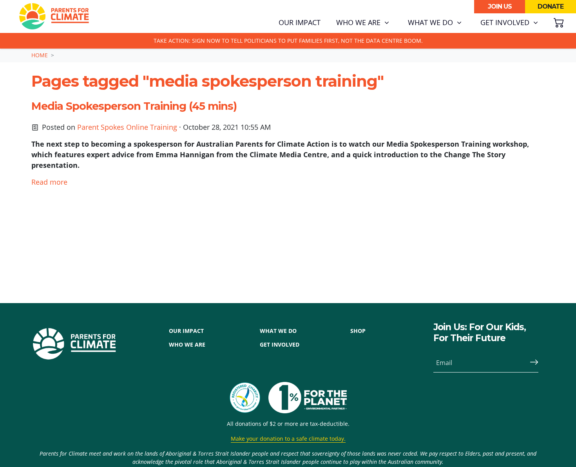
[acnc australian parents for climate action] (248, 397)
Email (444, 362)
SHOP (358, 330)
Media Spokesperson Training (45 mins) (134, 106)
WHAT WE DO (278, 330)
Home (39, 55)
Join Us (500, 6)
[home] (54, 16)
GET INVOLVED (279, 344)
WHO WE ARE (187, 344)
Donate (550, 6)
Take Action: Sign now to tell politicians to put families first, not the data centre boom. (288, 40)
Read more (49, 182)
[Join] (530, 363)
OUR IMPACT (186, 330)
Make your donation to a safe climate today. (288, 438)
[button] (362, 22)
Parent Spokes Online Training (127, 127)
